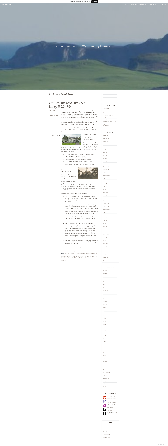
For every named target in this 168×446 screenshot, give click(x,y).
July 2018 (105, 149)
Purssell (104, 355)
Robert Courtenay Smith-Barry (67, 259)
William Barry (89, 259)
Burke (104, 287)
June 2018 (105, 152)
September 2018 (106, 144)
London (104, 332)
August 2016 (105, 212)
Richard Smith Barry (94, 257)
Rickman (105, 364)
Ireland (73, 251)
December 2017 (106, 166)
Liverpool (105, 330)
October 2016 (106, 206)
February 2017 (106, 195)
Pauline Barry (80, 257)
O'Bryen (104, 341)
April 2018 (105, 158)
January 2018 (105, 163)
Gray (104, 310)
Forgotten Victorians (8, 4)
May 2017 (105, 186)
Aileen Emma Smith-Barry (79, 253)
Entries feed (105, 431)
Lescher (104, 327)
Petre (104, 349)
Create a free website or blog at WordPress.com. (84, 443)
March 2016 (105, 226)
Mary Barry (89, 256)
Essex (104, 307)
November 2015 (106, 232)
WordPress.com (106, 437)
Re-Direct (105, 361)
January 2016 (105, 229)
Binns (104, 284)
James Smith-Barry (75, 256)
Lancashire (105, 324)
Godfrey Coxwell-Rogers (74, 255)
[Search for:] (110, 96)
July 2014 (105, 249)
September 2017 (106, 175)
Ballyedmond (92, 253)
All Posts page (162, 4)
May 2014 (105, 251)
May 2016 (105, 220)
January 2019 (105, 135)
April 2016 (105, 223)
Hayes (104, 318)
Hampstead (105, 315)
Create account (106, 426)
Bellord (104, 278)
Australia (105, 270)
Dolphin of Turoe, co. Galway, (109, 112)
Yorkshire (105, 386)
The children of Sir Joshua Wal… (111, 398)
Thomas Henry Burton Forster (80, 259)
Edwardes (105, 301)
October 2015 (106, 234)
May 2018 (105, 155)
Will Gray (51, 113)
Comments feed (106, 434)
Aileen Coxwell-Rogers (69, 253)
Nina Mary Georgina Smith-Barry (71, 257)
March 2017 (105, 192)
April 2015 (105, 240)
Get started (94, 1)
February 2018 (106, 161)
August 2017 (105, 178)
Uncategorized (106, 378)
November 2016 (106, 203)
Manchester (105, 335)
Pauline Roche (86, 257)
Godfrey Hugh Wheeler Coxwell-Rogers (88, 255)
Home (126, 4)
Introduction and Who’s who (138, 4)
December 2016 (106, 200)
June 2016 (105, 217)
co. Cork (69, 251)
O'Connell (105, 347)
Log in (104, 429)
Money (104, 338)
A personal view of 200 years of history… (84, 46)
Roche (76, 251)
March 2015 (105, 243)
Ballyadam (87, 253)
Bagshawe (105, 273)
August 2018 (105, 146)
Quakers (105, 358)
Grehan (105, 344)
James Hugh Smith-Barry (66, 256)
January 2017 (105, 198)
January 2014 (105, 257)
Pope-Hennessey (106, 352)
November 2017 (106, 169)
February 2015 (106, 246)
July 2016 (105, 215)
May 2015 (105, 237)
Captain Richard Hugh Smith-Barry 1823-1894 (70, 104)
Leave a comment (53, 115)
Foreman (106, 313)
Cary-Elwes (105, 290)
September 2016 (106, 209)
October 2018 (106, 141)
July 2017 (105, 180)
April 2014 (105, 254)
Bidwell (104, 281)
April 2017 (105, 189)
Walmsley (105, 383)
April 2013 (105, 260)
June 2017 (105, 183)
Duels (104, 298)
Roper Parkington (106, 372)
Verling (104, 381)
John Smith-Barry (83, 256)
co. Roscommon (106, 295)
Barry (66, 251)
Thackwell (105, 375)
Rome (104, 369)
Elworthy (105, 304)
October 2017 (106, 172)
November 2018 (106, 138)
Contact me (152, 4)
